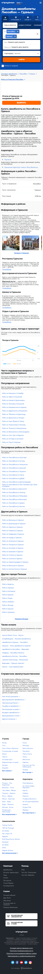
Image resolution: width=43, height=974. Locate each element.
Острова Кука (7, 759)
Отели (5, 877)
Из (5, 31)
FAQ (23, 870)
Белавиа (5, 842)
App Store (6, 898)
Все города (27, 772)
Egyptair (5, 836)
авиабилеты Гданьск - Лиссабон (15, 642)
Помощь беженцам (10, 907)
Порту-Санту (27, 754)
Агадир (25, 769)
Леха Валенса (28, 783)
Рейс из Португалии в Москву (13, 425)
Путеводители (8, 885)
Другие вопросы (9, 719)
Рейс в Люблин (8, 602)
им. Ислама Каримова (30, 801)
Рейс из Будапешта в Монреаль (14, 411)
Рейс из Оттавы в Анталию (12, 439)
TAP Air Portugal (8, 828)
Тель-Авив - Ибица (9, 790)
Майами (25, 810)
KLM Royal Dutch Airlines (11, 839)
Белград (26, 745)
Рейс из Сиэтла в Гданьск (12, 558)
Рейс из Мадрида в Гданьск (13, 534)
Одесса (25, 796)
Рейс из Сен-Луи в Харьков (13, 435)
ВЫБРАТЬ (21, 103)
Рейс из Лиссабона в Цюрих (13, 503)
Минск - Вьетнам (8, 799)
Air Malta (5, 845)
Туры (5, 875)
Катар (4, 743)
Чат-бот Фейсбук (28, 875)
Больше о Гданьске (21, 253)
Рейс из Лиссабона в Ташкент (14, 471)
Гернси (4, 756)
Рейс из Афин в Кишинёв (12, 397)
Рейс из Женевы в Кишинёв (13, 404)
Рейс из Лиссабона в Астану (13, 461)
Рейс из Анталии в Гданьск (12, 548)
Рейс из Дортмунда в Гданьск (14, 523)
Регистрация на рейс (10, 709)
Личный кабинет (9, 895)
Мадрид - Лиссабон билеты (13, 653)
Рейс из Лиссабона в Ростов (13, 506)
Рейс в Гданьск (8, 588)
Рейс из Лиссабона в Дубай (13, 478)
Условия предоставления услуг (21, 948)
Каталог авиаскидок (11, 872)
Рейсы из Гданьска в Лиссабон (12, 79)
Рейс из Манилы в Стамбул (12, 393)
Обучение (7, 900)
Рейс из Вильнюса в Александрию (15, 432)
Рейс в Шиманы (8, 612)
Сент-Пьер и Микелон (10, 748)
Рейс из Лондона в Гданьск (13, 544)
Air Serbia (5, 831)
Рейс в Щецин (7, 609)
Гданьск (32, 73)
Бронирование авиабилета (13, 699)
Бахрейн (5, 768)
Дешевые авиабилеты (9, 73)
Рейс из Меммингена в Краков (14, 407)
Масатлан (26, 759)
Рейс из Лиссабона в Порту (13, 475)
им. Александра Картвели (28, 786)
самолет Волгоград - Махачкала (15, 660)
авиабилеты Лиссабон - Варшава (15, 649)
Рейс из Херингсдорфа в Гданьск (15, 562)
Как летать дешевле (10, 696)
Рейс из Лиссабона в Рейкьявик (14, 496)
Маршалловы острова (10, 762)
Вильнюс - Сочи (8, 787)
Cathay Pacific (7, 825)
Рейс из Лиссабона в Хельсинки (15, 464)
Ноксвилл (26, 751)
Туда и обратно (10, 25)
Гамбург (25, 793)
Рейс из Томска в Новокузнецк (14, 428)
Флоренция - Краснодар (6, 810)
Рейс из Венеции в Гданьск (13, 565)
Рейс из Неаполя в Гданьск (13, 541)
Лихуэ (25, 756)
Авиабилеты (7, 870)
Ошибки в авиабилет (10, 706)
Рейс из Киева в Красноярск (13, 400)
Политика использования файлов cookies (22, 953)
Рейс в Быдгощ (8, 584)
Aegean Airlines (7, 850)
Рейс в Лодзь (7, 598)
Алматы (25, 804)
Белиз (4, 754)
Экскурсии (7, 880)
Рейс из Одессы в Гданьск (12, 527)
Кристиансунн (28, 748)
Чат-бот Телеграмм (29, 872)
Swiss (4, 847)
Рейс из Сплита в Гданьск (12, 555)
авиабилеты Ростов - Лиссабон (14, 656)
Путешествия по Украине (9, 904)
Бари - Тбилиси (8, 804)
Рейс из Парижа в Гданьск (12, 530)
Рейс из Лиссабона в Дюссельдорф (16, 482)
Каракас (26, 762)
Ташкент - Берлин (8, 793)
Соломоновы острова (10, 751)
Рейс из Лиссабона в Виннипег (14, 489)
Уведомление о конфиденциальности (21, 956)
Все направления (9, 814)
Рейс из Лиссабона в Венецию (14, 499)
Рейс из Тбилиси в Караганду (13, 414)
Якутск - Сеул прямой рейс (12, 667)
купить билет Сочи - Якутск (12, 635)
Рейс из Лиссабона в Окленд (13, 492)
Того (4, 745)
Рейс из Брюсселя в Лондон (13, 418)
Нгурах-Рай (27, 807)
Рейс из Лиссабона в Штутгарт (14, 457)
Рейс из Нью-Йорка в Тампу (13, 421)
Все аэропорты (29, 813)
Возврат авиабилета (10, 712)
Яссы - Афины (7, 796)
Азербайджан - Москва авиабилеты (16, 639)
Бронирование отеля (10, 716)
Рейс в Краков (7, 595)
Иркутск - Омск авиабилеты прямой (16, 646)
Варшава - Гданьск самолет (13, 663)
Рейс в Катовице (8, 591)
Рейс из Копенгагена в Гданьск (14, 569)
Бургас (25, 790)
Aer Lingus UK (7, 833)
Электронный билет (10, 703)
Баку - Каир (6, 801)
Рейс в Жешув (7, 605)
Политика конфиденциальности (21, 950)
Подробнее (6, 269)
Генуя (25, 743)
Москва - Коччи (7, 807)
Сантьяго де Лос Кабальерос (29, 766)
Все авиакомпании (9, 853)
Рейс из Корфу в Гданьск (12, 537)
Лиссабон (23, 73)
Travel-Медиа (8, 883)
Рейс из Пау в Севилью (11, 442)
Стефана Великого (29, 799)
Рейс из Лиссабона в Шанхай (14, 468)
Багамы (5, 765)
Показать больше (21, 619)
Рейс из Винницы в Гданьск (13, 520)
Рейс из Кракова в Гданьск (12, 551)
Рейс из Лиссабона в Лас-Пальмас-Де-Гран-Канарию (20, 485)
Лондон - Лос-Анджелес (7, 784)
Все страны (6, 770)
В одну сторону (25, 25)
